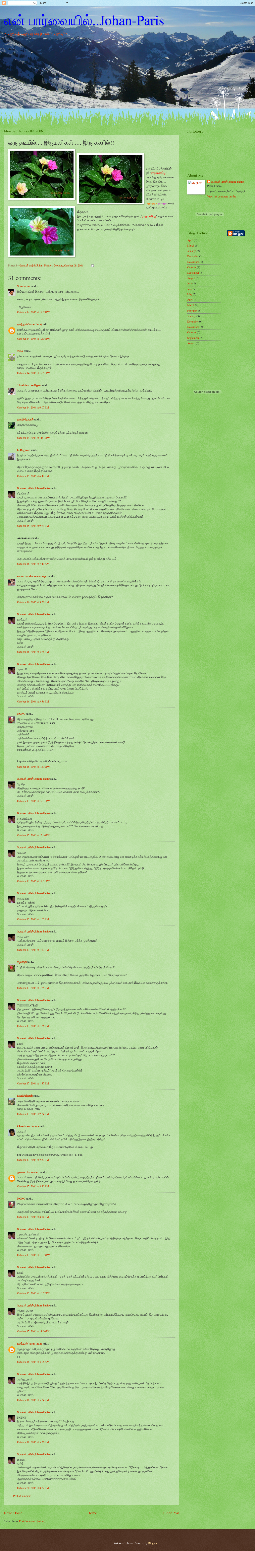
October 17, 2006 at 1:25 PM (33, 988)
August (191, 278)
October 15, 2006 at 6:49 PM (33, 476)
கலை (20, 351)
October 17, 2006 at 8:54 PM (33, 1217)
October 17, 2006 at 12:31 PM (33, 801)
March (190, 245)
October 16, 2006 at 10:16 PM (33, 767)
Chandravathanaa (28, 1126)
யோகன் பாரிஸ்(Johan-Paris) (33, 488)
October (191, 267)
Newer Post (13, 1512)
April (190, 240)
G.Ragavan (23, 450)
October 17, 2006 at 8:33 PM (33, 1186)
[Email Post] (92, 265)
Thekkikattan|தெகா (29, 385)
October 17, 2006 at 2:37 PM (33, 1160)
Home (92, 1512)
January (191, 251)
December (193, 256)
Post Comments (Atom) (32, 1521)
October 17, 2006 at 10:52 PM (33, 1293)
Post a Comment (22, 1496)
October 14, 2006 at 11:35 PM (33, 438)
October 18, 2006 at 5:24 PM (33, 1400)
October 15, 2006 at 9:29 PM (33, 526)
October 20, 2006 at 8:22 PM (33, 1488)
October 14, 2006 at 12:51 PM (33, 373)
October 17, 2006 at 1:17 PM (33, 950)
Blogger (152, 1543)
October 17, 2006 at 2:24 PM (33, 1114)
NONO (21, 714)
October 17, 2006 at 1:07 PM (33, 919)
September (193, 272)
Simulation (23, 286)
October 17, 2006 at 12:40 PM (33, 835)
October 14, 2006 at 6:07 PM (33, 407)
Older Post (171, 1512)
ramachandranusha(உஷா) (32, 576)
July (189, 283)
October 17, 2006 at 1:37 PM (33, 1083)
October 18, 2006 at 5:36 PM (33, 1442)
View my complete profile (221, 196)
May (189, 294)
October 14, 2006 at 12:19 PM (33, 312)
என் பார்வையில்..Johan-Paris (84, 19)
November (193, 262)
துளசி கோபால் (25, 419)
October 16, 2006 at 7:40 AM (33, 564)
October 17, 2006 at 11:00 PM (33, 1331)
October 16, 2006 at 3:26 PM (33, 602)
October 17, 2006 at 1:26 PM (33, 1026)
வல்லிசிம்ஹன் (25, 1096)
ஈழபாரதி (22, 962)
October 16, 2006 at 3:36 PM (33, 701)
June (189, 289)
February (192, 311)
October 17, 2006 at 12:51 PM (33, 881)
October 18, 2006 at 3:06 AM (33, 1362)
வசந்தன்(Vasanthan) (29, 324)
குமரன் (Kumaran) (28, 1172)
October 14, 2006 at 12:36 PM (33, 338)
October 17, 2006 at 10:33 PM (33, 1255)
